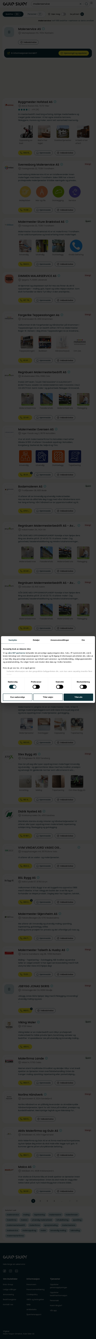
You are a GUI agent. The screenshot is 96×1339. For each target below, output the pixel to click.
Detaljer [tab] (36, 640)
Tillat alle (78, 697)
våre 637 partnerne (16, 653)
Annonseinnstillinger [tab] (59, 640)
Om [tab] (83, 640)
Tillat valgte (48, 697)
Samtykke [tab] (12, 640)
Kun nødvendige (17, 697)
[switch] (36, 687)
